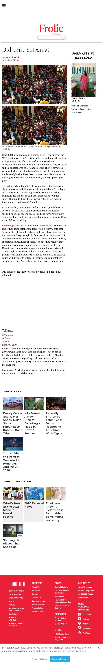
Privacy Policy (37, 608)
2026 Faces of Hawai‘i (34, 505)
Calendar (13, 614)
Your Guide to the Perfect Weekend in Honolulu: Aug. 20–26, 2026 (13, 462)
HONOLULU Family (85, 594)
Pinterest (86, 624)
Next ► (6, 341)
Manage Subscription (81, 109)
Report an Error (38, 604)
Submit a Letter (38, 601)
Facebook (86, 615)
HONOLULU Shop (62, 634)
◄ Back (6, 338)
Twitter (85, 619)
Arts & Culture (16, 598)
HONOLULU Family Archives (17, 624)
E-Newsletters (61, 624)
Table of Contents (79, 106)
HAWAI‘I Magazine (86, 590)
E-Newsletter (77, 112)
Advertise (36, 590)
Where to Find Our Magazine (62, 638)
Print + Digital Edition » (78, 99)
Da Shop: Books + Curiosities (62, 591)
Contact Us (36, 597)
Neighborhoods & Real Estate (16, 609)
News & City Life (16, 591)
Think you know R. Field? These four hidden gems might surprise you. (55, 512)
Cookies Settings (39, 659)
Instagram (86, 628)
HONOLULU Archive (13, 618)
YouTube (86, 633)
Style (11, 601)
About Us (36, 587)
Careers (35, 594)
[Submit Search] (63, 37)
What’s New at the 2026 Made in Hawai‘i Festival (11, 510)
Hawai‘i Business (85, 587)
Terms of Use (37, 611)
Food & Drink (15, 594)
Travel (12, 605)
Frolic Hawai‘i (83, 597)
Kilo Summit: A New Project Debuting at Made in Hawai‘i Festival (33, 423)
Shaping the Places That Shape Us (12, 544)
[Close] (99, 648)
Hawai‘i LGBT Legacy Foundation (63, 601)
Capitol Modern (61, 587)
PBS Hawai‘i (59, 596)
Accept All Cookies (60, 659)
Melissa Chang (12, 60)
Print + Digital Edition (60, 619)
